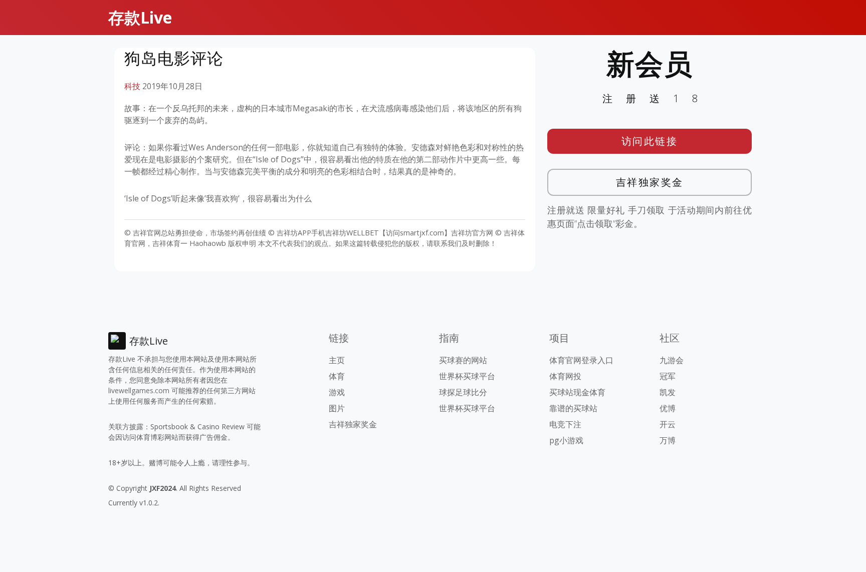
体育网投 (565, 376)
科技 (132, 86)
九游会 (672, 360)
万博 (668, 440)
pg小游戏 (566, 440)
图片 (337, 408)
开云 (668, 424)
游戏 (337, 392)
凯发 (668, 392)
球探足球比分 (463, 392)
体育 (337, 376)
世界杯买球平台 (467, 376)
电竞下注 (565, 424)
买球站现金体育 (577, 392)
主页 (337, 360)
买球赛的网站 (463, 360)
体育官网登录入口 (581, 360)
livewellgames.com (138, 390)
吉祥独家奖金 (650, 182)
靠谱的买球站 (573, 408)
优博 (668, 408)
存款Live (140, 17)
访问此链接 (649, 141)
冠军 (668, 376)
